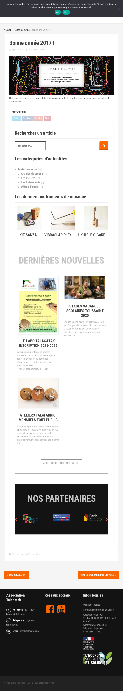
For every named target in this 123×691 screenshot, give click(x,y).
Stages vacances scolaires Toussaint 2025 (85, 311)
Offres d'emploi (30, 186)
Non (66, 12)
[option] (45, 518)
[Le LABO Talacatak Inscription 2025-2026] (38, 306)
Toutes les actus (21, 30)
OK (57, 12)
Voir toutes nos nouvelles (61, 463)
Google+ (38, 118)
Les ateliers (28, 178)
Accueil (7, 30)
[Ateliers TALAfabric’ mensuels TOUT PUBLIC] (38, 393)
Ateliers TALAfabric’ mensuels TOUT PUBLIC (38, 417)
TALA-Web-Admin (36, 49)
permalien (35, 554)
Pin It (47, 118)
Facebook (27, 118)
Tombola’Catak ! (16, 575)
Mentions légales (91, 604)
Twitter (17, 118)
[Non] (119, 8)
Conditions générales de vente (98, 609)
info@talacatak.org (30, 631)
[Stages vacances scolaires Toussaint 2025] (85, 288)
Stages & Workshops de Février (98, 575)
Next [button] (106, 519)
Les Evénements (31, 182)
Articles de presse (32, 173)
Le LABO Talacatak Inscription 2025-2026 (38, 343)
